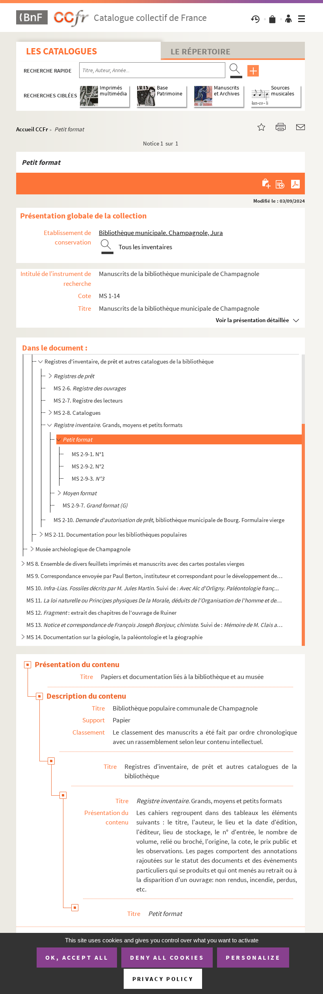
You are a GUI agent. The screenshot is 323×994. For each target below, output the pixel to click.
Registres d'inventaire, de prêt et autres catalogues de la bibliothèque (129, 361)
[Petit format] (256, 126)
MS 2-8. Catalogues (77, 412)
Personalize (253, 957)
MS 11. (154, 600)
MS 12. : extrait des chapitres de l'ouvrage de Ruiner (101, 612)
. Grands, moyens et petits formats (118, 425)
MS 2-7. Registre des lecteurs (88, 400)
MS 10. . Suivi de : (152, 588)
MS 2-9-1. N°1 (88, 454)
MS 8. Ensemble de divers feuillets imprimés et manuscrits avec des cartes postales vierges (135, 563)
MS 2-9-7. (95, 505)
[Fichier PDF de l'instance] (295, 183)
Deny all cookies (167, 957)
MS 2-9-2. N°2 (88, 466)
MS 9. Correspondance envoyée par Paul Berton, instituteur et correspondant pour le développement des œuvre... (154, 576)
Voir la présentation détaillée (252, 320)
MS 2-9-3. (88, 478)
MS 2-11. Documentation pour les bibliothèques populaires (116, 534)
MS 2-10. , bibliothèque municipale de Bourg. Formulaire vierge (169, 520)
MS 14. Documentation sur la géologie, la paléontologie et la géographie (114, 637)
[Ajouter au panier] (267, 183)
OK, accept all (76, 957)
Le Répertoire (200, 51)
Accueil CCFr (32, 129)
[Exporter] (280, 183)
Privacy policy (162, 979)
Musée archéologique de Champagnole (82, 549)
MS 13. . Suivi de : (154, 624)
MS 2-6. (90, 388)
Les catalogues (61, 51)
